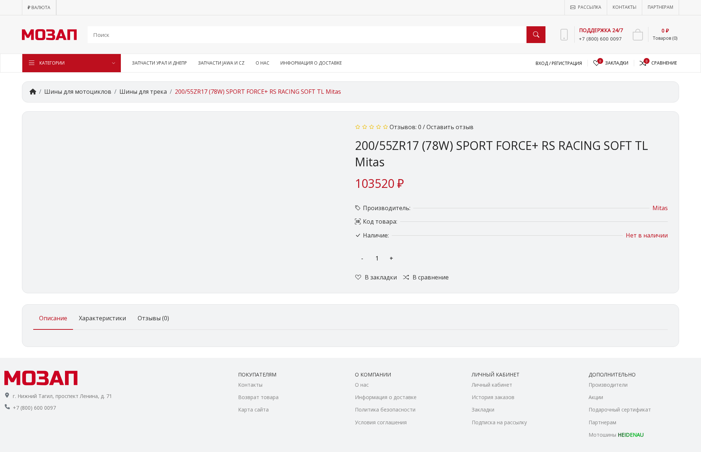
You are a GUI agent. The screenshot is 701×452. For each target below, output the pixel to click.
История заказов (493, 397)
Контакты (250, 384)
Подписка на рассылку (499, 422)
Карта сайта (253, 409)
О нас (362, 384)
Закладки (483, 409)
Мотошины (616, 434)
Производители (608, 384)
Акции (596, 397)
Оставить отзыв (450, 127)
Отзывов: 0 (405, 127)
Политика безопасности (385, 409)
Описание (53, 318)
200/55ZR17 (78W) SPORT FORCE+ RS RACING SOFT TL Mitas (258, 92)
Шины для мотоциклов (77, 92)
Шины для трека (143, 92)
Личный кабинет (492, 384)
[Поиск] (535, 34)
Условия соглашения (381, 422)
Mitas (660, 208)
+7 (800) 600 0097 (34, 407)
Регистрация (567, 63)
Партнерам (602, 422)
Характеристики (102, 318)
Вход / (544, 63)
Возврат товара (258, 397)
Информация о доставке (386, 397)
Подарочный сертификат (620, 409)
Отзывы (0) (153, 318)
